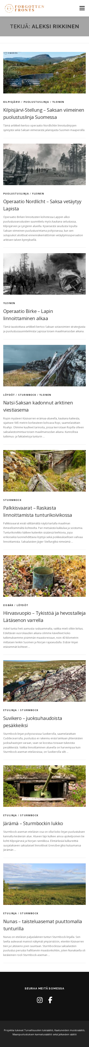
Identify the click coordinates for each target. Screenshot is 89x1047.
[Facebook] (50, 999)
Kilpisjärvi (11, 101)
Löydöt (9, 394)
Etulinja (10, 710)
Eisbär (8, 605)
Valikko (82, 8)
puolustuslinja (36, 101)
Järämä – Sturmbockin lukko (33, 823)
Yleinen (58, 101)
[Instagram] (40, 999)
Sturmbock (27, 394)
